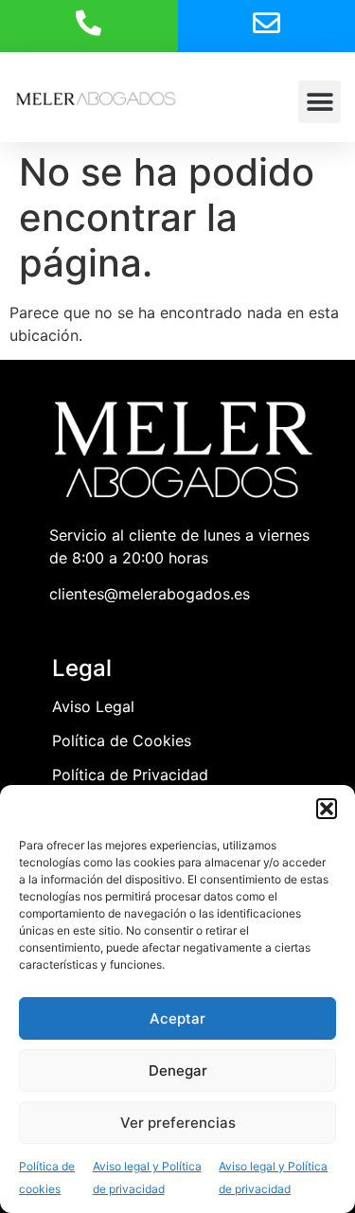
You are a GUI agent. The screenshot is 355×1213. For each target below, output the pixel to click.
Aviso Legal (93, 706)
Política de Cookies (121, 740)
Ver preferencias (178, 1123)
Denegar (178, 1070)
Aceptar (177, 1018)
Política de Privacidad (130, 774)
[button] (326, 808)
